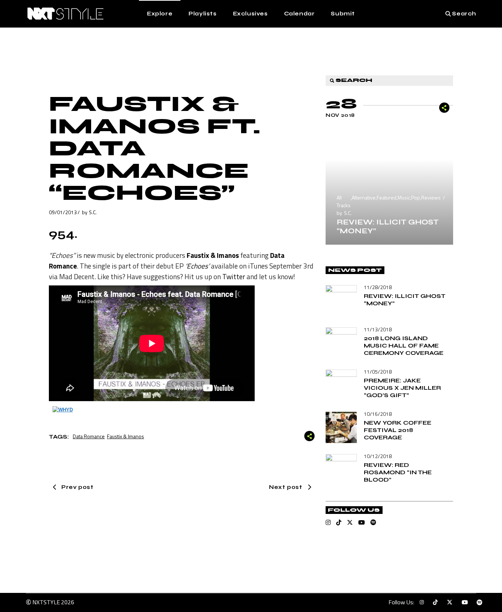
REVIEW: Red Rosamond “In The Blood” (398, 472)
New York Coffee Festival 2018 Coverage (397, 430)
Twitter (233, 276)
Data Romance (89, 436)
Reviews (431, 197)
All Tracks (344, 201)
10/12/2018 (378, 456)
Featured (387, 197)
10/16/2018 (378, 414)
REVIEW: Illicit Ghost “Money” (388, 226)
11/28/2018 (378, 287)
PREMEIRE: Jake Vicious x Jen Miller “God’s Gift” (402, 388)
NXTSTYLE (46, 602)
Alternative (364, 197)
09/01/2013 (63, 212)
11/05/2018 (378, 371)
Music (404, 197)
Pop (415, 197)
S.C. (93, 212)
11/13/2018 (378, 329)
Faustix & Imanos (125, 436)
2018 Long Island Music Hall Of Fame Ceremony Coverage (404, 345)
